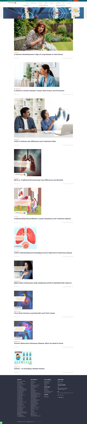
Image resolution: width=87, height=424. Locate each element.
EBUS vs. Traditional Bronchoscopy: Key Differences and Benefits (39, 180)
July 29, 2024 (16, 178)
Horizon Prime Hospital (66, 58)
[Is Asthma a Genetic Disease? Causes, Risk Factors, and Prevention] (36, 74)
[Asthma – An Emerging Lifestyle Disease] (23, 358)
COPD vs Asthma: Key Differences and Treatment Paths (35, 141)
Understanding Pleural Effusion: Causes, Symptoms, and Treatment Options (42, 219)
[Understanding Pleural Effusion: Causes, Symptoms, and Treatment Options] (27, 201)
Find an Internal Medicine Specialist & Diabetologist (22, 413)
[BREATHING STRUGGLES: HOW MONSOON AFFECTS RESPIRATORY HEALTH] (23, 270)
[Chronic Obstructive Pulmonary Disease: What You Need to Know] (23, 330)
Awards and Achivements (47, 392)
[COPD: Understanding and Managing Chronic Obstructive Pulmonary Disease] (25, 237)
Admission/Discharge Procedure (48, 391)
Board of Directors (46, 390)
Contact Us (45, 389)
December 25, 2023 (17, 281)
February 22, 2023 (17, 311)
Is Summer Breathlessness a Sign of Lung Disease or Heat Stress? (38, 54)
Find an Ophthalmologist (20, 415)
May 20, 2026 (16, 52)
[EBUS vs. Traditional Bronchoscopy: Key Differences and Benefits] (27, 162)
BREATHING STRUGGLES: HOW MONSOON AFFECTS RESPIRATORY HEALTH (43, 283)
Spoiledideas (24, 421)
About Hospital (46, 388)
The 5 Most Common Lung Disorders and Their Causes (34, 313)
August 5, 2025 (16, 139)
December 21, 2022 (17, 341)
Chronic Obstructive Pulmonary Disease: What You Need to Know (38, 343)
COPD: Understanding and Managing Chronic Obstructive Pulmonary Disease (43, 253)
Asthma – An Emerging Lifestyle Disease (29, 369)
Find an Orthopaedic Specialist (21, 416)
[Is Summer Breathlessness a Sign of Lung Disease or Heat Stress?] (43, 35)
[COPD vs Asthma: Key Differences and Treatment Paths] (43, 118)
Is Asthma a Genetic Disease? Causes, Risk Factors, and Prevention (39, 91)
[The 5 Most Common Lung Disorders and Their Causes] (23, 300)
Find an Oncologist (19, 414)
